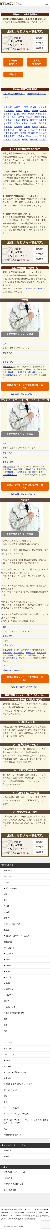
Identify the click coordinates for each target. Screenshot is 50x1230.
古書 (8, 912)
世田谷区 (7, 107)
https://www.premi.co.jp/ (12, 670)
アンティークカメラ (12, 1108)
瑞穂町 (6, 139)
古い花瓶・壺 (9, 948)
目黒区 (13, 117)
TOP (15, 1209)
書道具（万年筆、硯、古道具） (18, 936)
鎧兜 (5, 1025)
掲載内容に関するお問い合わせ (25, 394)
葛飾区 (43, 111)
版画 (5, 894)
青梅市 (27, 127)
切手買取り (32, 372)
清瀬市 (23, 133)
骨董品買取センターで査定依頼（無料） (25, 386)
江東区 (35, 111)
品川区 (17, 114)
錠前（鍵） (8, 1078)
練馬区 (17, 107)
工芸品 (6, 918)
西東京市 (34, 120)
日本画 (6, 882)
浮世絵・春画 (11, 888)
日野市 (17, 123)
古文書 (6, 906)
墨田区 (29, 117)
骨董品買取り (8, 367)
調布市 (37, 117)
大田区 (25, 107)
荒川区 (25, 120)
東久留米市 (33, 133)
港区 (10, 120)
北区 (24, 114)
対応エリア (8, 1178)
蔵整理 (6, 1156)
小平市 (43, 120)
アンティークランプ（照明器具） (17, 1114)
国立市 (31, 130)
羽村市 (29, 136)
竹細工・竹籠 (9, 1054)
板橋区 (27, 111)
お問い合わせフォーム (34, 288)
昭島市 (35, 127)
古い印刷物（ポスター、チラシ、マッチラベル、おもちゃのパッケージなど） (26, 1121)
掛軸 (5, 900)
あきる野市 (39, 136)
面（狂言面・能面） (14, 924)
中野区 (39, 114)
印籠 (5, 1096)
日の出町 (16, 139)
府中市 (21, 117)
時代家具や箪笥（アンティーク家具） (19, 1084)
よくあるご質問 (10, 1190)
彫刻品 (6, 1001)
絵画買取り (7, 369)
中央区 (9, 127)
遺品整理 (7, 1150)
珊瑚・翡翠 (8, 1048)
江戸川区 (42, 107)
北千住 (43, 139)
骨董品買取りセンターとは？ (15, 1172)
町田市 (9, 114)
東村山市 (12, 130)
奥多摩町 (34, 139)
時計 (5, 1031)
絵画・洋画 (8, 876)
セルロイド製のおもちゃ (16, 1072)
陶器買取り (21, 372)
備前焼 (9, 971)
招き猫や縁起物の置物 (15, 1013)
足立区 (33, 107)
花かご (9, 1060)
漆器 (8, 983)
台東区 (33, 123)
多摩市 (13, 136)
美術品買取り (19, 369)
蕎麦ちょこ (10, 989)
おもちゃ (7, 1066)
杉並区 (19, 111)
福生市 (39, 130)
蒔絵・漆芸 (8, 1043)
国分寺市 (22, 130)
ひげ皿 (9, 977)
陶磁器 (9, 965)
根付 (5, 1102)
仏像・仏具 (10, 1007)
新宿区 (31, 114)
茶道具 (6, 930)
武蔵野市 (18, 127)
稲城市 (21, 136)
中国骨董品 (8, 870)
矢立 (5, 1129)
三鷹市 (9, 123)
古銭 (5, 1019)
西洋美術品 (8, 942)
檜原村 (25, 139)
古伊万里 (9, 954)
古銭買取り (10, 372)
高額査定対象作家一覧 (13, 1135)
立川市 (25, 123)
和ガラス (9, 995)
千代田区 (42, 123)
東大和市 (14, 133)
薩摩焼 (9, 959)
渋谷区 (17, 120)
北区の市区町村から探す (14, 94)
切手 (5, 1037)
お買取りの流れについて (13, 1184)
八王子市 (10, 111)
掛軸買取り (30, 369)
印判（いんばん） (11, 1090)
